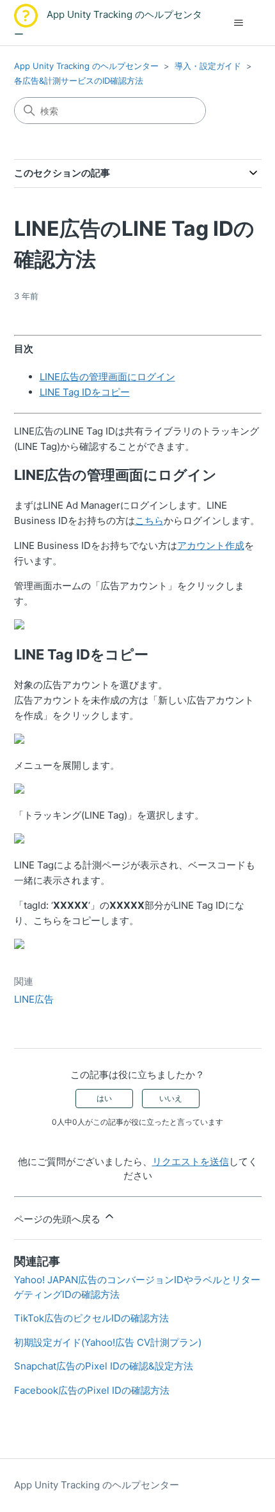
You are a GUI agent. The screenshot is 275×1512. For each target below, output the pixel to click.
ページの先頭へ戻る (58, 1219)
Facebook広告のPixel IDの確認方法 (91, 1390)
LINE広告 (34, 999)
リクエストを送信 (190, 1161)
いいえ (170, 1098)
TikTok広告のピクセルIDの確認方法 (91, 1318)
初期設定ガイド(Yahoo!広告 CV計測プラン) (107, 1342)
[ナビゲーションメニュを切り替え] (239, 23)
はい (104, 1098)
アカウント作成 (210, 545)
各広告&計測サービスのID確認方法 (78, 80)
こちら (149, 520)
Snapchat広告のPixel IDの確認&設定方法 (103, 1366)
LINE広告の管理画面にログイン (107, 377)
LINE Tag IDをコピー (85, 392)
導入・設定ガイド (208, 66)
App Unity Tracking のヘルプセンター (86, 66)
